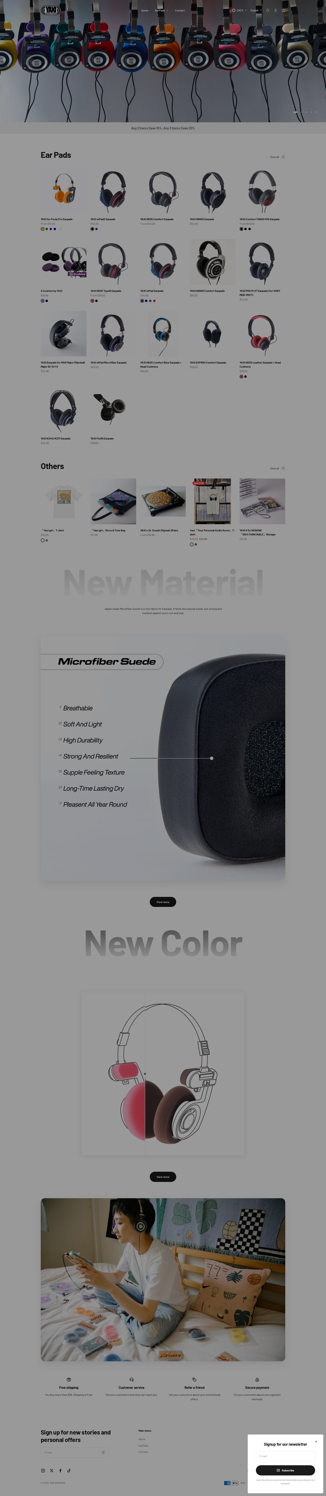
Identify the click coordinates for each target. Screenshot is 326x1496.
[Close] (316, 1441)
